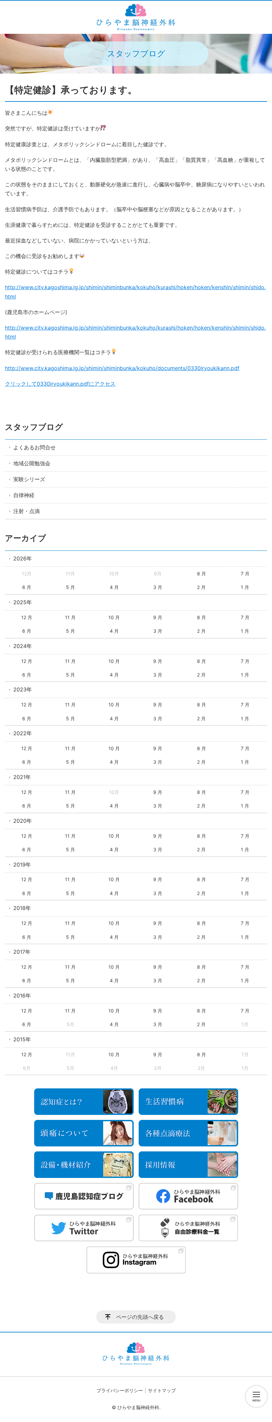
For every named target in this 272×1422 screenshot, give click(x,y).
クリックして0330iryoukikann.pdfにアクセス (60, 383)
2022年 (22, 733)
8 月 (201, 573)
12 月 (26, 617)
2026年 (22, 558)
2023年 (22, 689)
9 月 (157, 617)
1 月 (245, 587)
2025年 (22, 602)
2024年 (22, 646)
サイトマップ (162, 1390)
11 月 (70, 617)
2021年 (22, 777)
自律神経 (23, 495)
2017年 (22, 951)
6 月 (26, 587)
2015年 (22, 1039)
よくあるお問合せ (34, 447)
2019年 (22, 864)
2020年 (22, 820)
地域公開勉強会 (31, 463)
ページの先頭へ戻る (140, 1317)
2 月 (201, 587)
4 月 (114, 587)
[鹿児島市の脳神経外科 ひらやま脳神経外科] (136, 17)
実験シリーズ (29, 479)
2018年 (22, 908)
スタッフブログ (34, 427)
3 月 (157, 587)
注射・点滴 (26, 511)
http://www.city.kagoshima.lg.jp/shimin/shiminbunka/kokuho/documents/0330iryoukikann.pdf (122, 368)
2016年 (22, 995)
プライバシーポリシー (120, 1390)
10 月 (114, 617)
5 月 (70, 587)
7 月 (245, 573)
